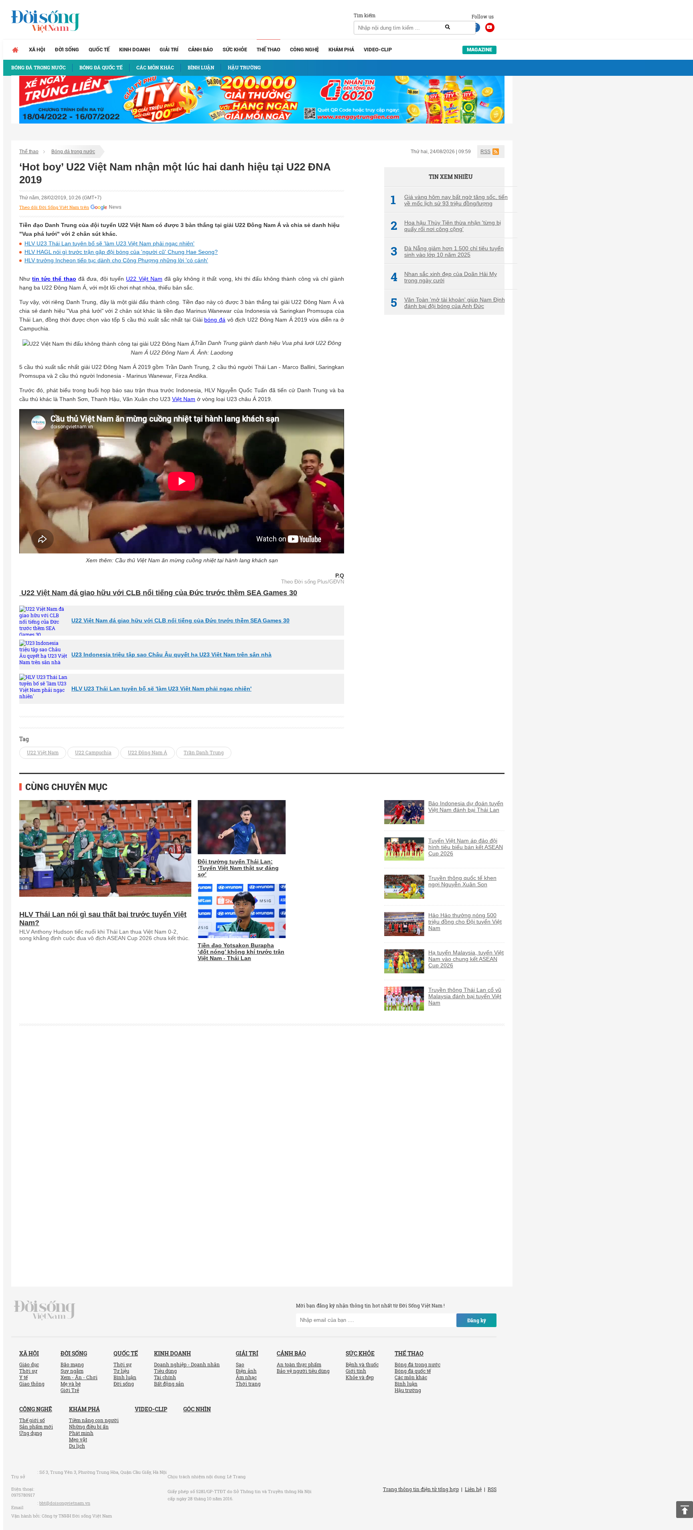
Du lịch (77, 1446)
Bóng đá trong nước (73, 151)
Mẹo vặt (78, 1439)
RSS (485, 151)
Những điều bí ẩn (89, 1426)
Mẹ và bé (71, 1383)
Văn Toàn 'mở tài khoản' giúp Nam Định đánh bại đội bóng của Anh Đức (448, 302)
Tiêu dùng (165, 1371)
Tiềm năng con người (94, 1420)
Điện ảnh (246, 1371)
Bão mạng (72, 1364)
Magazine (479, 50)
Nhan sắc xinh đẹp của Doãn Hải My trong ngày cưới (444, 277)
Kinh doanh (134, 50)
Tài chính (165, 1377)
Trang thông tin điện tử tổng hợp (421, 1489)
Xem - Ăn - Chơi (79, 1377)
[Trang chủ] (15, 49)
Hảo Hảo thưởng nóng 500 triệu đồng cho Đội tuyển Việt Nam (465, 921)
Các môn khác (411, 1377)
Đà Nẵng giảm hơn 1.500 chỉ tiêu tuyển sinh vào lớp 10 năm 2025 (447, 251)
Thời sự (28, 1371)
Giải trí (169, 50)
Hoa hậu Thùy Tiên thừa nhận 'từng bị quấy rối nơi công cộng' (446, 225)
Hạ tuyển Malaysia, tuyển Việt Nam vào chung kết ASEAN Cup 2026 (466, 959)
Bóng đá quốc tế (413, 1371)
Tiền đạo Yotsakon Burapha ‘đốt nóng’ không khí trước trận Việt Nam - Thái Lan (241, 951)
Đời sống (67, 50)
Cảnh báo (200, 50)
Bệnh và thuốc (362, 1364)
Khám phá (341, 50)
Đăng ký (476, 1320)
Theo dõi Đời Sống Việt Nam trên (54, 207)
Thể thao (268, 50)
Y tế (23, 1377)
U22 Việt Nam (144, 279)
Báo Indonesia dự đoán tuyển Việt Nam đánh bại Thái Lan (465, 806)
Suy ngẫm (72, 1371)
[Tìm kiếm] (447, 27)
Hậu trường (408, 1390)
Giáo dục (29, 1364)
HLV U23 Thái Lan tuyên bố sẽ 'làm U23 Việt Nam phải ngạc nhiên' (109, 243)
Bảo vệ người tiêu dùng (303, 1371)
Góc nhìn (197, 1409)
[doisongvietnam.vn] (44, 1309)
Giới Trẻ (70, 1390)
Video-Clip (378, 50)
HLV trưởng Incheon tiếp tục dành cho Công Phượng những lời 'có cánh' (116, 260)
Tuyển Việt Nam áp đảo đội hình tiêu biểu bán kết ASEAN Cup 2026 (465, 847)
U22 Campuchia (93, 752)
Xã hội (37, 50)
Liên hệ (473, 1489)
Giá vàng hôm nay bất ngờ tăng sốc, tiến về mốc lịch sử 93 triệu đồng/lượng (449, 200)
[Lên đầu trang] (684, 1509)
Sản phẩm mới (36, 1426)
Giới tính (356, 1371)
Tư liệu (121, 1371)
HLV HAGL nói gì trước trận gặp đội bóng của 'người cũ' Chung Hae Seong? (121, 252)
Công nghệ (304, 50)
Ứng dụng (30, 1433)
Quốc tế (99, 50)
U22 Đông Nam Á (147, 752)
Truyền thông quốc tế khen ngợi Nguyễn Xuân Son (462, 881)
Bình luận (124, 1377)
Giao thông (32, 1383)
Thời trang (248, 1383)
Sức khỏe (235, 50)
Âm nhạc (246, 1377)
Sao (240, 1364)
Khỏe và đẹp (360, 1377)
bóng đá (214, 319)
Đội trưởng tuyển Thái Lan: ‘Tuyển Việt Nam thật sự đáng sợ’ (238, 867)
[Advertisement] (444, 455)
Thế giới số (32, 1420)
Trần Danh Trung (204, 752)
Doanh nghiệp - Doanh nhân (187, 1364)
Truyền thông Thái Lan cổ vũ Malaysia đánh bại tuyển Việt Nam (464, 996)
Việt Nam (183, 399)
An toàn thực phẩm (299, 1364)
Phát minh (81, 1433)
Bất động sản (169, 1383)
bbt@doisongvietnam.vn (64, 1503)
